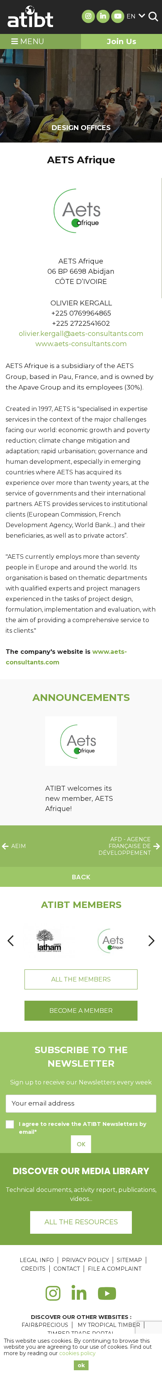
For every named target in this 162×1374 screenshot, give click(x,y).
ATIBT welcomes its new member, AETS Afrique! (79, 798)
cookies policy (77, 1353)
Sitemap (129, 1260)
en (131, 16)
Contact (66, 1268)
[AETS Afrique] (112, 940)
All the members (81, 979)
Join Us (121, 41)
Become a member (81, 1010)
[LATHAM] (48, 940)
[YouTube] (107, 1297)
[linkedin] (79, 1297)
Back (81, 877)
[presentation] (11, 940)
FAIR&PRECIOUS (44, 1325)
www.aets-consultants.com (81, 344)
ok (81, 1365)
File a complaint (114, 1268)
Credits (33, 1268)
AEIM (18, 846)
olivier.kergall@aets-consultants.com (81, 334)
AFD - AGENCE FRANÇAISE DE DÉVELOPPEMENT (124, 846)
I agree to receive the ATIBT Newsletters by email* (82, 1128)
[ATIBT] (31, 17)
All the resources (81, 1222)
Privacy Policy (85, 1260)
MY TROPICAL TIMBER (109, 1325)
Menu (31, 41)
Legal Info (37, 1260)
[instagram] (53, 1297)
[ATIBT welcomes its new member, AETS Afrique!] (81, 742)
